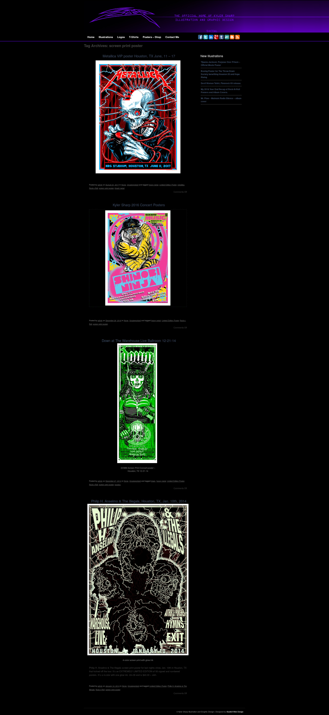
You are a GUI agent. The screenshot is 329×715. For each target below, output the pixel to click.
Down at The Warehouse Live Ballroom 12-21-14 (139, 340)
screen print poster (106, 188)
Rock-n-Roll (93, 188)
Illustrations (106, 37)
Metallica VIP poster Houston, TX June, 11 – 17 (139, 55)
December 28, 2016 (113, 320)
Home (90, 37)
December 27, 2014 (113, 481)
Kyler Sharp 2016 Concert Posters (139, 204)
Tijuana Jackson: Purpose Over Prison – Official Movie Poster (220, 63)
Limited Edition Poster (167, 185)
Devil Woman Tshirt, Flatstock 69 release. (221, 83)
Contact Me (172, 37)
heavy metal (153, 185)
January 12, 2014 (113, 686)
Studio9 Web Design (235, 711)
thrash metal (119, 188)
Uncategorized (132, 185)
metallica (181, 185)
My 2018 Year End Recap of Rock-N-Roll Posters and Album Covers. (220, 91)
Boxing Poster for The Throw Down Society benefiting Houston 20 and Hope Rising (220, 74)
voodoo (118, 484)
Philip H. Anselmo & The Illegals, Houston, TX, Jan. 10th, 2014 (138, 501)
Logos (121, 37)
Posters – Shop (152, 37)
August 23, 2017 (112, 185)
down (153, 481)
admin (100, 185)
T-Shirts (133, 37)
